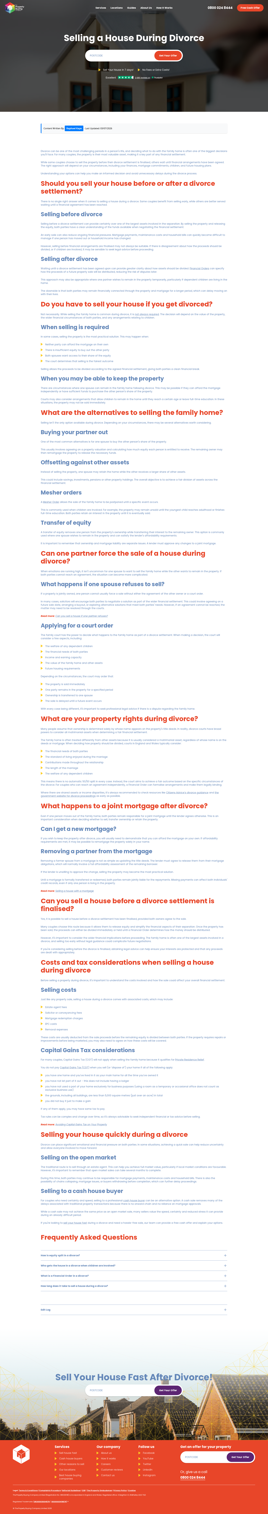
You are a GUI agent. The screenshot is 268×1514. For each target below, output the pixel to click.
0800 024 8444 (220, 8)
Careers (106, 1464)
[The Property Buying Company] (14, 8)
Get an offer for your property (205, 1447)
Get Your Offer (168, 55)
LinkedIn (147, 1469)
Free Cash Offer (250, 7)
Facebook (149, 1453)
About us (106, 1453)
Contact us (108, 1475)
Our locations (67, 1469)
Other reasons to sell (71, 1464)
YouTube (148, 1458)
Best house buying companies (70, 1477)
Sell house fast (68, 1453)
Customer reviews (112, 1469)
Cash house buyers (70, 1458)
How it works (108, 1458)
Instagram (149, 1475)
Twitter (147, 1464)
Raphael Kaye (74, 128)
